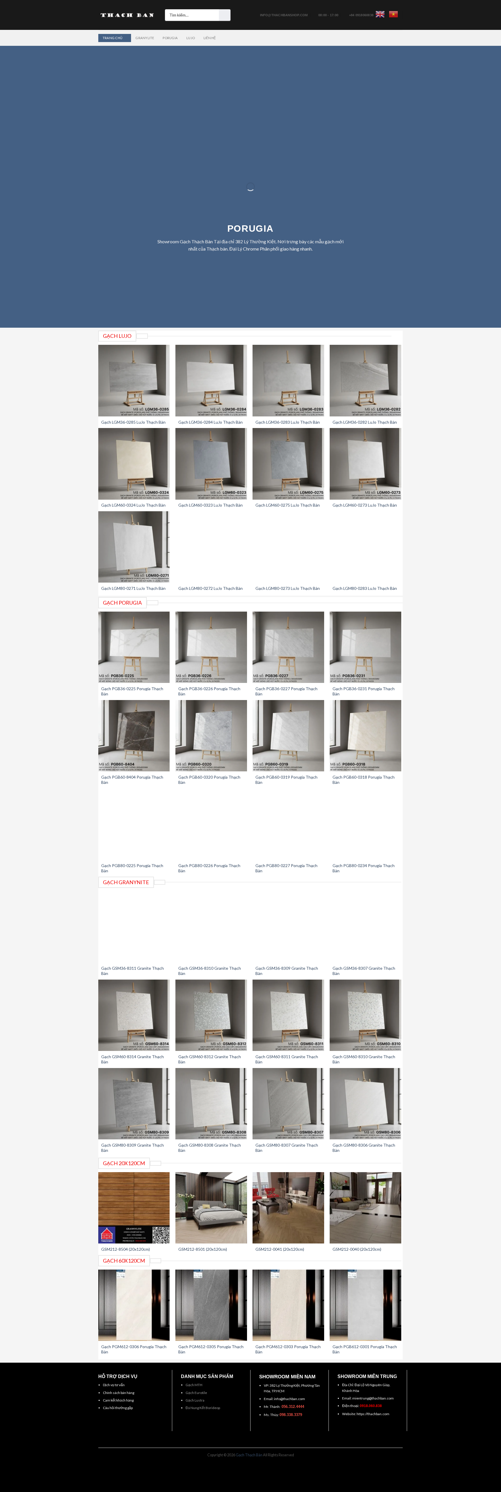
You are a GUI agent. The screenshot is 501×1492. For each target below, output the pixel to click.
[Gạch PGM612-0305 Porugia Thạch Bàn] (211, 1305)
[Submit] (224, 15)
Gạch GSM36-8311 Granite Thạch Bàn (132, 971)
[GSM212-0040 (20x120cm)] (365, 1208)
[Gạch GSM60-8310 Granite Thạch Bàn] (365, 1015)
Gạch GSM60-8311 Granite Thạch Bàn (286, 1059)
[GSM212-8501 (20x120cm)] (211, 1208)
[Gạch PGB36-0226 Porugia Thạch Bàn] (211, 647)
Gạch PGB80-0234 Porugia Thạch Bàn (364, 868)
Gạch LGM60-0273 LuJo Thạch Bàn (365, 505)
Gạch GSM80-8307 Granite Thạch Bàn (286, 1148)
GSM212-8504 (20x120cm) (125, 1249)
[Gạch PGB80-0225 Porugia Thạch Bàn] (134, 824)
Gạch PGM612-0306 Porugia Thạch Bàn (133, 1349)
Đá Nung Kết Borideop (203, 1408)
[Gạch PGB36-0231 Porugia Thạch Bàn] (365, 647)
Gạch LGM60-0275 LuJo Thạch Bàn (287, 505)
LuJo (190, 38)
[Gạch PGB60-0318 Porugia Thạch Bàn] (365, 736)
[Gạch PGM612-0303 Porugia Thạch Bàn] (288, 1305)
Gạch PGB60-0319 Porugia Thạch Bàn (286, 780)
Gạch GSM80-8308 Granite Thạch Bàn (209, 1148)
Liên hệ (210, 38)
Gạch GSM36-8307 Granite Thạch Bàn (364, 971)
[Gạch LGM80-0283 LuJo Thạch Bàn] (365, 547)
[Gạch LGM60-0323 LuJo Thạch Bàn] (211, 464)
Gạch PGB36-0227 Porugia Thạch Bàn (286, 691)
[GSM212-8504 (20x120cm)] (134, 1208)
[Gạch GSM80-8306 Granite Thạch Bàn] (365, 1104)
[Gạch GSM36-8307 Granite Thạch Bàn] (365, 927)
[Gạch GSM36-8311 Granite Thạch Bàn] (134, 927)
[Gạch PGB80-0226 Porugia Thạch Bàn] (211, 824)
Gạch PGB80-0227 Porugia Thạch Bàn (286, 868)
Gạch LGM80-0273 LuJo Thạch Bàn (287, 588)
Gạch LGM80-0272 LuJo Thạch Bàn (210, 588)
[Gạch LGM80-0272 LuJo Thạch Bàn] (211, 547)
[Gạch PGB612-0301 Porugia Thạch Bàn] (365, 1305)
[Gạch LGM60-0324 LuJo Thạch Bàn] (134, 464)
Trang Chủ (112, 38)
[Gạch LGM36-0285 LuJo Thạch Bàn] (134, 380)
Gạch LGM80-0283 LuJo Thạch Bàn (365, 588)
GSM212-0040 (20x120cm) (357, 1249)
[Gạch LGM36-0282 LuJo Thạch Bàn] (365, 380)
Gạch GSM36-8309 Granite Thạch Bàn (286, 971)
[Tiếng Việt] (393, 14)
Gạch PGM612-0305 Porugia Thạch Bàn (211, 1349)
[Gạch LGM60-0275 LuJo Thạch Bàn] (288, 464)
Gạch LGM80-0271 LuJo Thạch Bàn (133, 588)
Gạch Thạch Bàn (249, 1455)
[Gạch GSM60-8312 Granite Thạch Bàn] (211, 1015)
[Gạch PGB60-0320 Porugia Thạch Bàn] (211, 736)
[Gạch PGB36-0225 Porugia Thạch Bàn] (134, 647)
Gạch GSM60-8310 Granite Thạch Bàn (364, 1059)
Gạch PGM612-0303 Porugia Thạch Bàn (288, 1349)
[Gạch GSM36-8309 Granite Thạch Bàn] (288, 927)
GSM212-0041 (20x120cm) (279, 1249)
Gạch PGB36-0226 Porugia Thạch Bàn (209, 691)
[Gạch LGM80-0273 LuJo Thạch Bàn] (288, 547)
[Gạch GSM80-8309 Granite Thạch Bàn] (134, 1104)
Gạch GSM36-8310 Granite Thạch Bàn (209, 971)
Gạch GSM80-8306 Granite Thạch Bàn (364, 1148)
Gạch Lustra (195, 1400)
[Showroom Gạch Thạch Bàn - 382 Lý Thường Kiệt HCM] (127, 15)
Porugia (170, 38)
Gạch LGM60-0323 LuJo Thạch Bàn (210, 505)
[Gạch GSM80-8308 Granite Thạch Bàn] (211, 1104)
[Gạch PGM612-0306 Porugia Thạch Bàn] (134, 1305)
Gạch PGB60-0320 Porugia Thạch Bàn (209, 780)
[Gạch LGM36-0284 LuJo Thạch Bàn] (211, 380)
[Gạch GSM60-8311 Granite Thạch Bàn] (288, 1015)
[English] (380, 14)
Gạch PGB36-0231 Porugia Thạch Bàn (364, 691)
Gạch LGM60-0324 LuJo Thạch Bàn (133, 505)
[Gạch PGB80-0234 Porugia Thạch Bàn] (365, 824)
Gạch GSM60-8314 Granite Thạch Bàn (132, 1059)
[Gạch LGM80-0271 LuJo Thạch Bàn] (134, 547)
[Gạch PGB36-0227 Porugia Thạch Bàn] (288, 647)
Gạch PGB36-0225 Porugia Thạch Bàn (132, 691)
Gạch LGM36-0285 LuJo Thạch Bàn (133, 422)
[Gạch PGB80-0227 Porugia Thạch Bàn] (288, 824)
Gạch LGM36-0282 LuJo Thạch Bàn (365, 422)
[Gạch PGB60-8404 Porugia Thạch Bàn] (134, 736)
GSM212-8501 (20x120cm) (202, 1249)
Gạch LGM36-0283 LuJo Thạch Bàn (287, 422)
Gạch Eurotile (196, 1393)
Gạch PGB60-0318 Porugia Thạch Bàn (364, 780)
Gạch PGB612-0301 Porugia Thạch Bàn (365, 1349)
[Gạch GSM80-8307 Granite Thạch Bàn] (288, 1104)
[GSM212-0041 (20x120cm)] (288, 1208)
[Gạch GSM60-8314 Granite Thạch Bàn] (134, 1015)
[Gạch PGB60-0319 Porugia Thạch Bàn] (288, 736)
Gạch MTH (194, 1385)
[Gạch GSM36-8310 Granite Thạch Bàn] (211, 927)
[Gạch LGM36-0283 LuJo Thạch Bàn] (288, 380)
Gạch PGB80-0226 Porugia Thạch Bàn (209, 868)
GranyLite (144, 38)
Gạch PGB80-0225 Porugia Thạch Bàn (132, 868)
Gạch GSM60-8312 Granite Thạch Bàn (209, 1059)
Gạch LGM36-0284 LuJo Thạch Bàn (210, 422)
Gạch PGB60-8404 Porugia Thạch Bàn (132, 780)
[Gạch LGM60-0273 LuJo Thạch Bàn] (365, 464)
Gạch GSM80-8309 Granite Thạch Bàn (132, 1148)
